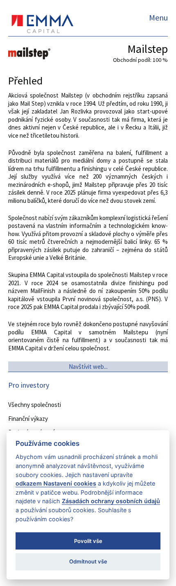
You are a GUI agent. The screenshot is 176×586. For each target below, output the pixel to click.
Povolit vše (88, 541)
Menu (158, 17)
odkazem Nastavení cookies (56, 483)
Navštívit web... (88, 366)
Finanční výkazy (28, 418)
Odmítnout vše (88, 561)
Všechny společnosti (34, 405)
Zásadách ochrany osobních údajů (111, 500)
